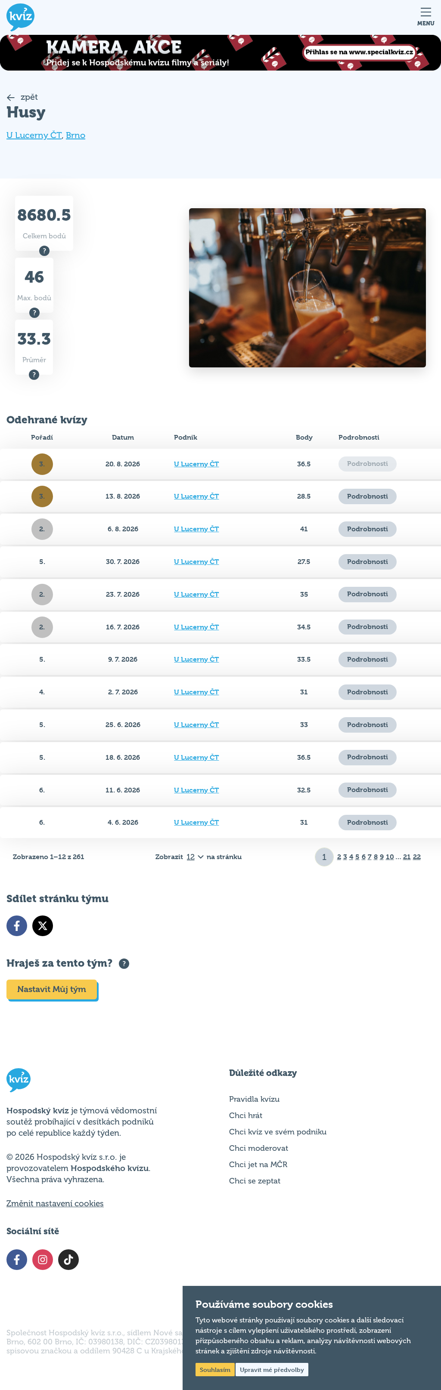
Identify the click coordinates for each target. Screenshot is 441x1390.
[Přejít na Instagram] (42, 1259)
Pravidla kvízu (254, 1099)
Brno (75, 135)
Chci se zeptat (254, 1181)
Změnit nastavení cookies (55, 1203)
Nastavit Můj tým (51, 989)
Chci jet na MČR (258, 1164)
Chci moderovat (258, 1148)
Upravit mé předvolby (272, 1369)
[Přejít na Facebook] (16, 925)
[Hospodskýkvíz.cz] (20, 17)
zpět (28, 97)
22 (417, 857)
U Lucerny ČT (34, 135)
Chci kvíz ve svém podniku (277, 1132)
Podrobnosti (367, 496)
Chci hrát (245, 1115)
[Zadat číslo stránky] (324, 857)
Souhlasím (215, 1369)
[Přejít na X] (42, 925)
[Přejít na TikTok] (68, 1259)
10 (390, 857)
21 (407, 857)
